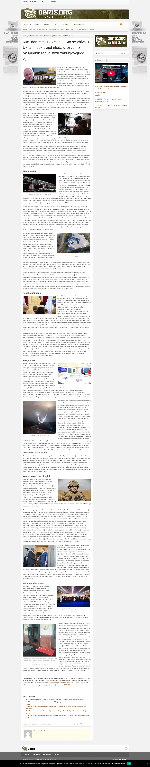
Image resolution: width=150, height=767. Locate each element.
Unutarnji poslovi (42, 29)
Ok (129, 763)
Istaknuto (27, 24)
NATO (56, 24)
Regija (36, 24)
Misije (67, 29)
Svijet (65, 24)
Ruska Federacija (41, 724)
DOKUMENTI (44, 2)
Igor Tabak (41, 731)
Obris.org (55, 13)
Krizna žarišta (38, 36)
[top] (126, 748)
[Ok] (147, 764)
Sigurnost (32, 29)
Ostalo (92, 29)
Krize (62, 29)
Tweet (80, 724)
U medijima (33, 2)
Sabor (73, 29)
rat (27, 724)
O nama (25, 2)
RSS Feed (125, 24)
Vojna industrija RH (82, 29)
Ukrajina (48, 724)
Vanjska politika (54, 29)
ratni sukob (32, 724)
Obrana (25, 29)
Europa (46, 24)
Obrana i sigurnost (55, 17)
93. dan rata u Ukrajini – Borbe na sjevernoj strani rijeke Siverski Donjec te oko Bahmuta (55, 699)
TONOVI (53, 2)
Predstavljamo (79, 24)
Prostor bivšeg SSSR (50, 36)
